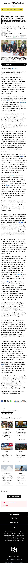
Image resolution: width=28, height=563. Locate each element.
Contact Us (14, 522)
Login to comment (14, 496)
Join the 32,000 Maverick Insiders (12, 535)
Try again (5, 505)
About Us (14, 518)
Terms (17, 556)
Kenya (8, 410)
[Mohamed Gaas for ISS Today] (3, 34)
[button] (16, 37)
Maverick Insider (14, 514)
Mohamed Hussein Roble (7, 413)
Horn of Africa (15, 410)
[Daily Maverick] (14, 2)
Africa (3, 408)
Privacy (11, 556)
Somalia (3, 410)
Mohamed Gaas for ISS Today (15, 33)
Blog (14, 527)
